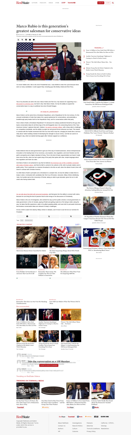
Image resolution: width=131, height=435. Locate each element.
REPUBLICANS (28, 220)
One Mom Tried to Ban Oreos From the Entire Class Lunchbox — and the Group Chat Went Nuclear (53, 402)
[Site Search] (113, 2)
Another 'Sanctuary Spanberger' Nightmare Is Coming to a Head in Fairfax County (48, 323)
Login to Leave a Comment (48, 365)
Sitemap (104, 426)
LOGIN (108, 2)
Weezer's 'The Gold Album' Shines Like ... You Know (70, 323)
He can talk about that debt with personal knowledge (32, 194)
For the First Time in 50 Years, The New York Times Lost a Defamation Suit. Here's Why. (27, 402)
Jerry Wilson (64, 326)
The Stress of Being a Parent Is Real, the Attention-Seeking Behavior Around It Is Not (99, 189)
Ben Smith (18, 327)
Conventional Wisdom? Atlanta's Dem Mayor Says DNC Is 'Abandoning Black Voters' (99, 249)
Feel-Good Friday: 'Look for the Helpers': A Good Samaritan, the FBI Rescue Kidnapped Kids (70, 345)
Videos (51, 2)
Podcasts (43, 2)
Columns (75, 431)
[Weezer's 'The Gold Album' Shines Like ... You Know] (71, 314)
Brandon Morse (99, 192)
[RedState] (22, 2)
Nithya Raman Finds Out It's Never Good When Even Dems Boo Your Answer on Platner (99, 160)
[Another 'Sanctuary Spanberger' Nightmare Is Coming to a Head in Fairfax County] (49, 314)
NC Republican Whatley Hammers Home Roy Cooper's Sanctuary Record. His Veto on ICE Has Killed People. (99, 219)
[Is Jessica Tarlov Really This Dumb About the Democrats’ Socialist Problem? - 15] (103, 391)
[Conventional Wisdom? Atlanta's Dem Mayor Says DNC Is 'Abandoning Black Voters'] (99, 237)
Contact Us (61, 426)
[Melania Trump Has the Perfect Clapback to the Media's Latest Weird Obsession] (26, 336)
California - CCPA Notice (108, 423)
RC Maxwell (99, 135)
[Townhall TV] (72, 3)
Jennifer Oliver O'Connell (67, 349)
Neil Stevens (21, 34)
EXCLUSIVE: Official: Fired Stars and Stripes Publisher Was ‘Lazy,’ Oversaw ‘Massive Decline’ (99, 132)
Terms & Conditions (93, 428)
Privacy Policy (91, 431)
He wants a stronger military (53, 127)
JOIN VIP (100, 2)
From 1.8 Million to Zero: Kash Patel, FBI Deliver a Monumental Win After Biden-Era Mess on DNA (26, 323)
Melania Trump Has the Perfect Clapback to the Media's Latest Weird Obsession (25, 345)
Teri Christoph (42, 327)
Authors (34, 2)
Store (57, 2)
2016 (22, 220)
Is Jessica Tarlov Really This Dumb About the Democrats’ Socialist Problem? (102, 402)
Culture (74, 428)
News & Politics (77, 426)
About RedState (63, 423)
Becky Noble (99, 163)
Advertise (90, 426)
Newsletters (105, 428)
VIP (59, 431)
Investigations (77, 423)
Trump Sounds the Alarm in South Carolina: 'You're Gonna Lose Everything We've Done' (48, 345)
